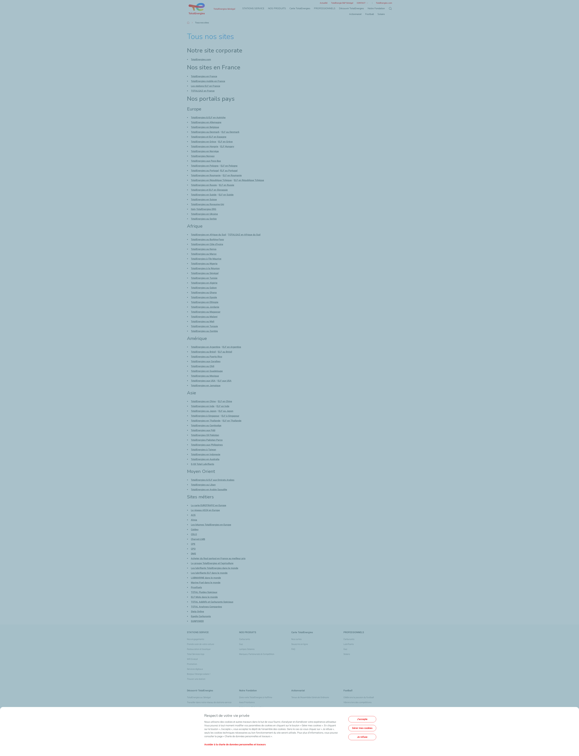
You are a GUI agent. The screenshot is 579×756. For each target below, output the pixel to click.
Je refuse (362, 736)
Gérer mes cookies (362, 728)
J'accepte (362, 719)
